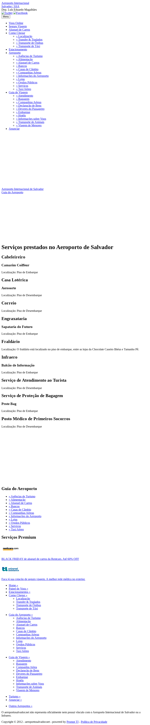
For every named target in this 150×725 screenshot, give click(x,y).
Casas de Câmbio (26, 631)
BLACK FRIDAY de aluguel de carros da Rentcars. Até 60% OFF (40, 558)
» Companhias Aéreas (28, 72)
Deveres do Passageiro (29, 673)
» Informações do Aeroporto (32, 75)
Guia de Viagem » (19, 657)
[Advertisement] (75, 159)
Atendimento (23, 660)
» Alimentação (24, 59)
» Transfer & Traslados (29, 39)
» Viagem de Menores (29, 125)
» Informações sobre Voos (31, 118)
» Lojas (20, 79)
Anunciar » (15, 699)
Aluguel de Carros (19, 29)
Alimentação (23, 621)
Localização (23, 598)
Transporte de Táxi (27, 608)
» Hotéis (21, 115)
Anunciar (14, 128)
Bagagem (21, 663)
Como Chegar (17, 32)
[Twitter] (7, 12)
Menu (6, 16)
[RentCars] (10, 553)
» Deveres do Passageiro (30, 108)
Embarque (22, 677)
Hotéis (20, 680)
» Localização (24, 36)
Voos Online (16, 23)
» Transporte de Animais (30, 122)
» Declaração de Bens (28, 105)
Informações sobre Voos (30, 683)
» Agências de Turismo (29, 56)
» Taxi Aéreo (23, 89)
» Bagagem (22, 99)
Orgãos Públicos (25, 644)
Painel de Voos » (18, 588)
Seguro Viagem (18, 26)
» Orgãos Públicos (26, 82)
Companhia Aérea (26, 667)
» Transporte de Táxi (28, 46)
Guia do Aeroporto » (21, 614)
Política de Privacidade (94, 721)
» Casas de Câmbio (27, 69)
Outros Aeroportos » (20, 706)
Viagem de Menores (27, 690)
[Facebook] (20, 12)
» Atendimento (24, 95)
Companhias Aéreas (27, 634)
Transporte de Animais (29, 687)
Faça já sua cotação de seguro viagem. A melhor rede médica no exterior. (43, 579)
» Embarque (23, 112)
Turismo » (14, 696)
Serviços (21, 647)
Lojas (19, 641)
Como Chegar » (18, 595)
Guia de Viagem (18, 92)
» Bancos (21, 65)
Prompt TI (72, 721)
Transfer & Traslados (28, 601)
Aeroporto (15, 52)
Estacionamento (18, 49)
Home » (13, 585)
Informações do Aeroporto (31, 637)
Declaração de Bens (27, 670)
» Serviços (22, 85)
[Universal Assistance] (10, 573)
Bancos (20, 627)
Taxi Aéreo (22, 651)
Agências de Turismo (28, 618)
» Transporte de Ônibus (29, 42)
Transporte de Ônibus (28, 605)
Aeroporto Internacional (15, 4)
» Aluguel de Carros (27, 62)
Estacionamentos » (19, 591)
